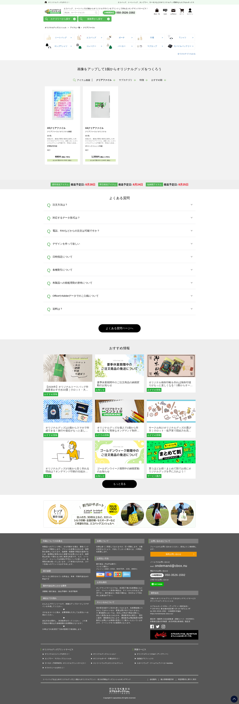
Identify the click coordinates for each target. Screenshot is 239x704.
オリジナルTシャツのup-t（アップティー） (153, 654)
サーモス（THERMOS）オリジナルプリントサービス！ (65, 663)
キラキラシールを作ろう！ (55, 668)
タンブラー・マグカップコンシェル (58, 659)
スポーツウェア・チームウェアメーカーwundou (155, 663)
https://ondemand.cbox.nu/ (161, 614)
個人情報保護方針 (167, 679)
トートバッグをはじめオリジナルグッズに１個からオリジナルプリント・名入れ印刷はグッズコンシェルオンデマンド (87, 679)
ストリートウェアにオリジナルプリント (108, 663)
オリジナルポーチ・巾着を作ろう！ (106, 659)
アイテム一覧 (75, 28)
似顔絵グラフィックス (145, 659)
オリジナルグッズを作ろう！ (59, 2)
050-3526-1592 (125, 12)
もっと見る (119, 484)
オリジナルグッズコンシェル (55, 28)
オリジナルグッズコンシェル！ (104, 654)
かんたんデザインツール (52, 604)
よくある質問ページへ (119, 328)
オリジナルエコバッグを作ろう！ (57, 654)
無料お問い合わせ (173, 554)
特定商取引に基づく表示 (187, 679)
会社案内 (153, 679)
